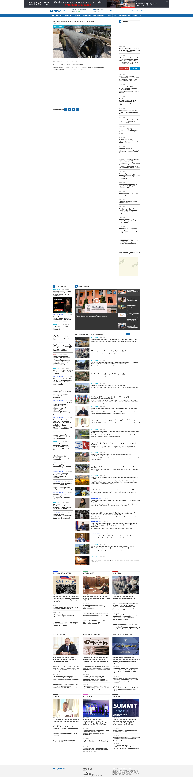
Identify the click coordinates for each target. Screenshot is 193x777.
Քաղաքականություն (58, 314)
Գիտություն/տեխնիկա (122, 634)
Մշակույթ (87, 696)
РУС (138, 10)
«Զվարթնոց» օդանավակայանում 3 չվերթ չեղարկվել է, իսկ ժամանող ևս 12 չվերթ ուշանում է (129, 252)
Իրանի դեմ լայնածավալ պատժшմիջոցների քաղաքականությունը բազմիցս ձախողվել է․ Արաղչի (61, 496)
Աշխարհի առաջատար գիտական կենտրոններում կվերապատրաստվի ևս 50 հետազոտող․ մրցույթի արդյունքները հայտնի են (126, 660)
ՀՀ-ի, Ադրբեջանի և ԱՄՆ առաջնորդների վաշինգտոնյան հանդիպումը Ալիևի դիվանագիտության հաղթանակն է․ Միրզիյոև (129, 89)
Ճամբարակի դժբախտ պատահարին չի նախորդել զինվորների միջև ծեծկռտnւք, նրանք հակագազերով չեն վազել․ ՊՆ (62, 446)
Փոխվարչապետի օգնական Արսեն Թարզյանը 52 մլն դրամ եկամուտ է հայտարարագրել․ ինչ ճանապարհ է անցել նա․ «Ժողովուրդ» (96, 687)
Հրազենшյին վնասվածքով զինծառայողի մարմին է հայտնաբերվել (60, 328)
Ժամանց (116, 696)
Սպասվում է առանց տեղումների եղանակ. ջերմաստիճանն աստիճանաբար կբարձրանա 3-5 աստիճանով (128, 230)
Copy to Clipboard (77, 109)
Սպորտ (54, 462)
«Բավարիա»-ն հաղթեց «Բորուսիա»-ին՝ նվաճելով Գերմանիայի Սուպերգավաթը (64, 741)
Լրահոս (125, 21)
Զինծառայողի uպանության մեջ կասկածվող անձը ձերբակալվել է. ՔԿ (128, 112)
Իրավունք (55, 354)
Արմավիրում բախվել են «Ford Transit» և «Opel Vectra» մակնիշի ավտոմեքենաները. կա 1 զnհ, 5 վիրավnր (128, 211)
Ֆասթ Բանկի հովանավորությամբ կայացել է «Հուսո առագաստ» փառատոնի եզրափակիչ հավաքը (95, 741)
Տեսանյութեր (84, 286)
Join (135, 68)
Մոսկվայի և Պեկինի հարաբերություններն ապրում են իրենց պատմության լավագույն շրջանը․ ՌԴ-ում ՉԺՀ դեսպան (62, 516)
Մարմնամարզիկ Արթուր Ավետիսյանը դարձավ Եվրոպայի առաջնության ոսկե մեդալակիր (62, 466)
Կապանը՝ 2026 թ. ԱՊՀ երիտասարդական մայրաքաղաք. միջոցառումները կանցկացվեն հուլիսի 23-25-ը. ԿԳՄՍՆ (95, 750)
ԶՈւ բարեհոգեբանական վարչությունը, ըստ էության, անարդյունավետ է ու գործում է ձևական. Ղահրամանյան (62, 319)
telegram (73, 109)
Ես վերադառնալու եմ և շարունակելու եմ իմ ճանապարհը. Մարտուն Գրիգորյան (128, 141)
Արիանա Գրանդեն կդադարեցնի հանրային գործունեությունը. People (124, 731)
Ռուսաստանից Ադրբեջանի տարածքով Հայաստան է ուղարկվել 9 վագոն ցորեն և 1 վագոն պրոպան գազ (61, 436)
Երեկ (132, 333)
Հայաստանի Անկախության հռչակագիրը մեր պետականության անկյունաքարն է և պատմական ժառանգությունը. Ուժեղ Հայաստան (129, 78)
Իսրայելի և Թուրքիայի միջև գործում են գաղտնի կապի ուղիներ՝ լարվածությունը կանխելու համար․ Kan (129, 150)
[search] (132, 10)
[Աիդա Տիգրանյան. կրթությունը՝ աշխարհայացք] (96, 301)
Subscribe (124, 68)
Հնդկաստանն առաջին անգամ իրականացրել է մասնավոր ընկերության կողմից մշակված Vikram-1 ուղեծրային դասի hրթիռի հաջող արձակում (125, 670)
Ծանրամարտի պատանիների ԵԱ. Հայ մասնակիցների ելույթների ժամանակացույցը (128, 186)
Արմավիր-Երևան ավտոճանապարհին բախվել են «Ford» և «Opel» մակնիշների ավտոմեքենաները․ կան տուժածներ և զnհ (129, 101)
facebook (65, 109)
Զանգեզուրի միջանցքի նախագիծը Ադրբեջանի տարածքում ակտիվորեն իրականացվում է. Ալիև (129, 50)
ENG (142, 10)
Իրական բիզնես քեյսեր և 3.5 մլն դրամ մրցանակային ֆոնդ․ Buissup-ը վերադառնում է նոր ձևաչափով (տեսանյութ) (96, 622)
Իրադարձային (58, 26)
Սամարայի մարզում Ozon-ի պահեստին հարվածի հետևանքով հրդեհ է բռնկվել (128, 221)
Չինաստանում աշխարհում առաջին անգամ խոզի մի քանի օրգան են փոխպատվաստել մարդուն (125, 689)
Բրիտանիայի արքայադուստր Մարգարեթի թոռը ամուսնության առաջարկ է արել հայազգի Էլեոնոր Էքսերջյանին (126, 738)
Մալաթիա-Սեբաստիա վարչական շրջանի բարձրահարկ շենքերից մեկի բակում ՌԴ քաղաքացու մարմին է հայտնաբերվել (129, 176)
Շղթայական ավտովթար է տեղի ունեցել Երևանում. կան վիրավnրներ (108, 385)
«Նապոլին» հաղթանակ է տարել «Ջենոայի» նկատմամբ (128, 201)
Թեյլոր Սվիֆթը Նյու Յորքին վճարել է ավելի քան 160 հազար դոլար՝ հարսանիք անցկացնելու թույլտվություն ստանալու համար (125, 747)
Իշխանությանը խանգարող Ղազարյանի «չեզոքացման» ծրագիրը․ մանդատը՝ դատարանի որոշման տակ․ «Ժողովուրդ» (95, 659)
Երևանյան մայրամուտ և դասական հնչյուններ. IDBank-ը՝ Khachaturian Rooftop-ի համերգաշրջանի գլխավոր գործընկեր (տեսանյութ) (96, 732)
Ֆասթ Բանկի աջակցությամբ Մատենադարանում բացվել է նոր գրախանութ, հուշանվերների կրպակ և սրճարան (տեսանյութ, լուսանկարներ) (95, 722)
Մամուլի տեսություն (92, 634)
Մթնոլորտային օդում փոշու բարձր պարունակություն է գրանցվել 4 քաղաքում (63, 372)
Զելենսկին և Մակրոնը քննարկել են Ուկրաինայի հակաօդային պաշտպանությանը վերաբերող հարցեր (62, 337)
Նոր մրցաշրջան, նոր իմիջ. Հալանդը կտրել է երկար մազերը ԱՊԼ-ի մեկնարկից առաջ (129, 121)
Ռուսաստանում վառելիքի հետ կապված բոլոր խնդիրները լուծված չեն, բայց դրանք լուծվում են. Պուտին (129, 131)
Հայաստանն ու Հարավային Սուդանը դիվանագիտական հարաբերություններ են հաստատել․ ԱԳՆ (61, 475)
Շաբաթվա (137, 333)
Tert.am (57, 10)
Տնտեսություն (56, 431)
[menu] (140, 15)
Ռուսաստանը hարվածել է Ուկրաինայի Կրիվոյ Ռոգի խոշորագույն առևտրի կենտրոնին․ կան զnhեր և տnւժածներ (62, 506)
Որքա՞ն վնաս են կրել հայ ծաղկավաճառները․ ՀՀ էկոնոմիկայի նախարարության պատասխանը (61, 457)
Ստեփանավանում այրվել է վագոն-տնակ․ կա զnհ (129, 194)
